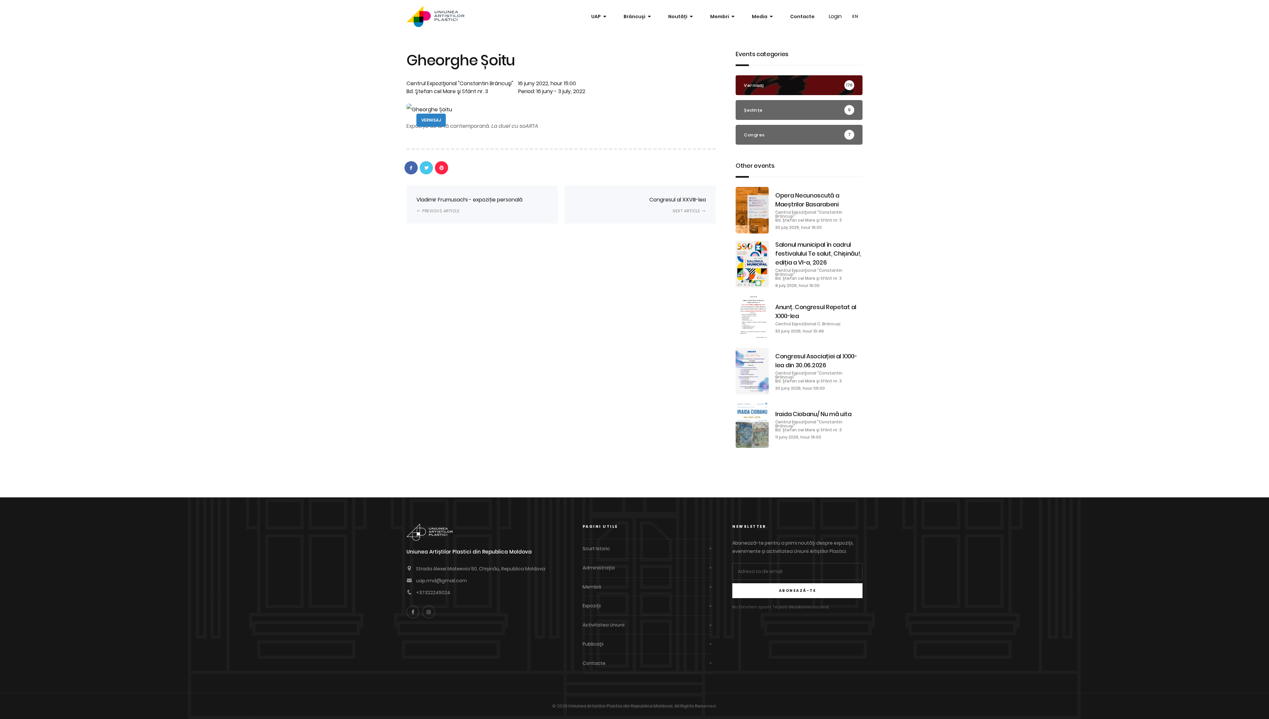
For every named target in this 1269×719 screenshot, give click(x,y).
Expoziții (592, 605)
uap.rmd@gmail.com (441, 580)
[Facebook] (412, 612)
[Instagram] (428, 612)
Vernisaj (431, 120)
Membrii (592, 587)
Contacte (802, 16)
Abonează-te (797, 590)
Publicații (593, 644)
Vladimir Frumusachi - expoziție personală (469, 204)
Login (835, 16)
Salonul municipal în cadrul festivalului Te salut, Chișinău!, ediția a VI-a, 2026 (818, 253)
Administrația (599, 567)
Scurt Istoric (596, 548)
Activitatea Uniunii (604, 625)
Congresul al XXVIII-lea (677, 204)
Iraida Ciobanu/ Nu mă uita (813, 414)
